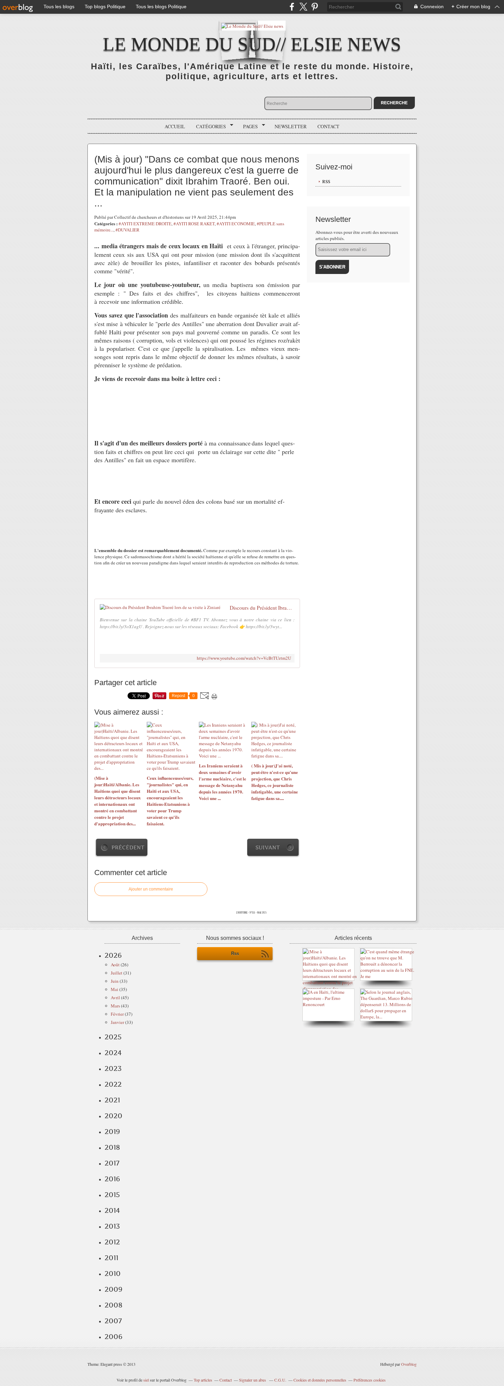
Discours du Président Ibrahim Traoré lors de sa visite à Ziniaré (262, 607)
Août (115, 964)
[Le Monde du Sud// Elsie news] (252, 26)
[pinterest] (314, 7)
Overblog (409, 1364)
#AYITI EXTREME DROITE (145, 223)
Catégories (208, 126)
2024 (113, 1053)
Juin (115, 981)
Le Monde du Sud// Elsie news (252, 44)
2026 (113, 955)
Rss (235, 953)
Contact (328, 126)
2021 (112, 1100)
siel (146, 1380)
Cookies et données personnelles (319, 1380)
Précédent (127, 847)
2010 (113, 1273)
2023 (113, 1068)
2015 (112, 1195)
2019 (112, 1131)
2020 (113, 1116)
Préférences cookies (369, 1380)
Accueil (175, 126)
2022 (113, 1084)
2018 (112, 1147)
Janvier (117, 1022)
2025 (113, 1037)
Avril (115, 997)
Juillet (116, 973)
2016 (112, 1179)
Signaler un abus (253, 1380)
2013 (112, 1226)
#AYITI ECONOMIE (236, 223)
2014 (112, 1210)
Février (117, 1014)
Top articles (203, 1380)
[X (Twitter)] (303, 7)
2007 (113, 1321)
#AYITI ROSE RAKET (194, 223)
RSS (326, 181)
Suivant (267, 847)
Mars (115, 1006)
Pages (248, 126)
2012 (112, 1242)
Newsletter (291, 126)
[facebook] (292, 7)
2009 (113, 1289)
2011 (111, 1258)
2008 (113, 1305)
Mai (114, 989)
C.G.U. (280, 1380)
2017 (112, 1163)
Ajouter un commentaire (151, 889)
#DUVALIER (128, 230)
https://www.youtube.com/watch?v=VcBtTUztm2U (244, 658)
